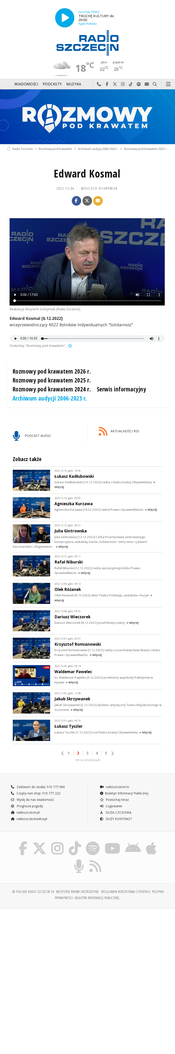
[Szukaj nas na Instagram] (57, 842)
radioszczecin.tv (117, 787)
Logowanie (113, 806)
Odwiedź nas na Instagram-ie (123, 84)
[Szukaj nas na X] (39, 842)
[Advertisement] (46, 947)
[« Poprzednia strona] (62, 753)
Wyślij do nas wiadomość (147, 84)
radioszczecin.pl (28, 812)
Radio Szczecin (23, 149)
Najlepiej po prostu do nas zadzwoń (99, 84)
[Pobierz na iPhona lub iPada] (151, 842)
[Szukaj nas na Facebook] (23, 842)
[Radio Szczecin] (87, 42)
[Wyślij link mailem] (98, 201)
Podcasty (52, 84)
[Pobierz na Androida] (133, 842)
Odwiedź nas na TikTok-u (131, 84)
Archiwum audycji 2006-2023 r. (98, 149)
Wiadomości (26, 84)
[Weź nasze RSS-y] (95, 860)
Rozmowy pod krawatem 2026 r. (52, 371)
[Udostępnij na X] (87, 201)
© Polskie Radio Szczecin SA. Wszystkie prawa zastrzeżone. (56, 891)
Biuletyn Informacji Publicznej (126, 793)
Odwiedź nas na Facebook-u (107, 84)
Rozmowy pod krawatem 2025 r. (52, 380)
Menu (168, 84)
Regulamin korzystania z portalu (125, 891)
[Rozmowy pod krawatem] (87, 116)
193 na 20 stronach (87, 760)
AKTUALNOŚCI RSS (124, 431)
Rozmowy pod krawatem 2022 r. (145, 149)
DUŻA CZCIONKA (118, 812)
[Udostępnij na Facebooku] (76, 201)
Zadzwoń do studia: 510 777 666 (40, 787)
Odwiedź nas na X (115, 84)
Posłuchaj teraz (117, 799)
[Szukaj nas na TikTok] (74, 842)
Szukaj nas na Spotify (139, 84)
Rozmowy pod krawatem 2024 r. (52, 389)
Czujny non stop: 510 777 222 (38, 793)
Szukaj (155, 84)
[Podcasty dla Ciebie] (79, 860)
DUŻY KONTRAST (118, 819)
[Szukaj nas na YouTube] (112, 842)
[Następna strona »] (112, 753)
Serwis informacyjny (121, 389)
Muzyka (73, 84)
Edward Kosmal (87, 173)
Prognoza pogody (29, 806)
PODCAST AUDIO (37, 435)
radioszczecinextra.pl (31, 819)
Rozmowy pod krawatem (55, 149)
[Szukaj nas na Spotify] (92, 842)
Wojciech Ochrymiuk (99, 188)
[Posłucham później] (69, 345)
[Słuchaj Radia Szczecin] (64, 17)
